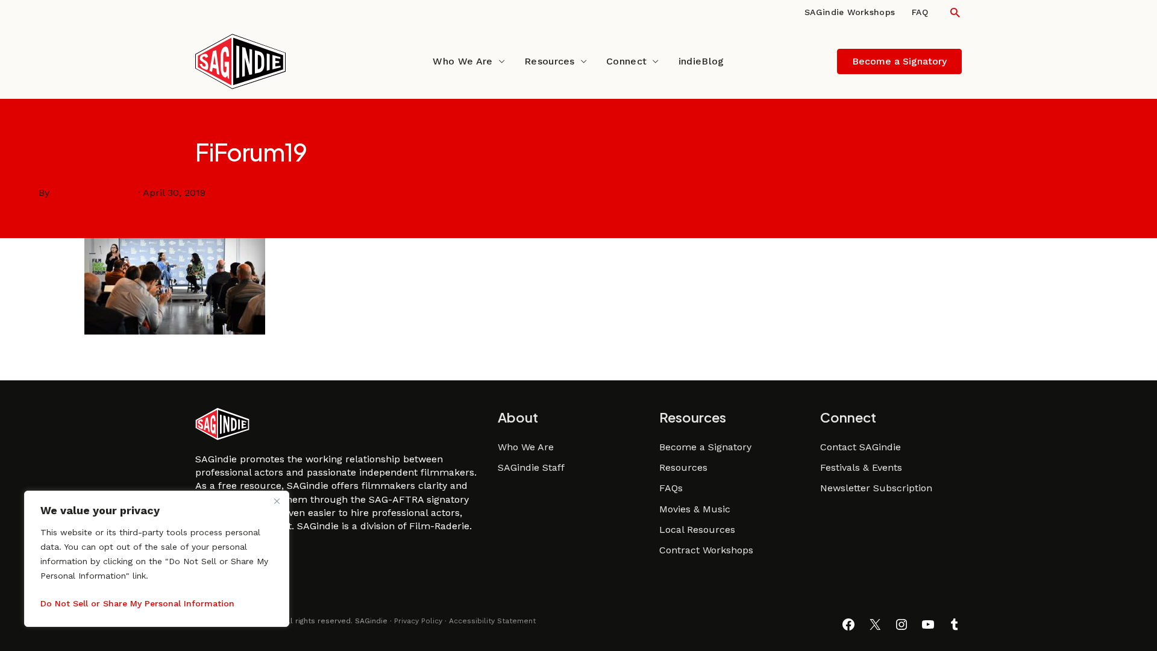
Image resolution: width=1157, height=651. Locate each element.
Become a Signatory (705, 447)
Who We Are (462, 61)
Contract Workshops (706, 550)
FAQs (671, 488)
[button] (955, 12)
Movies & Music (694, 509)
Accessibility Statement (492, 621)
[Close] (276, 501)
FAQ (920, 12)
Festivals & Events (861, 467)
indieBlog (701, 61)
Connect (626, 61)
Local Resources (697, 529)
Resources (549, 61)
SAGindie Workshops (849, 12)
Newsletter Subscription (876, 488)
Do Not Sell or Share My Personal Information (137, 603)
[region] (156, 559)
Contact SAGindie (860, 447)
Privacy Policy (418, 621)
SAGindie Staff (531, 467)
